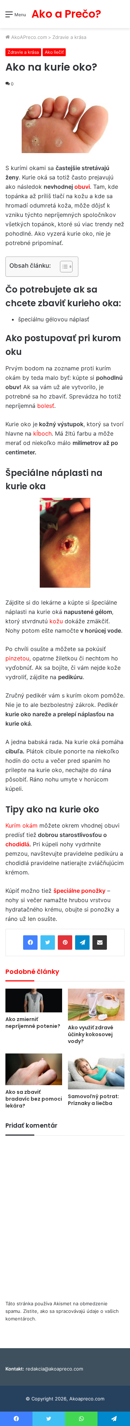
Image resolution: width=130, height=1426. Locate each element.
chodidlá (17, 844)
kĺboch (42, 433)
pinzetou (17, 658)
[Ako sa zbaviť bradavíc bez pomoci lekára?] (33, 1069)
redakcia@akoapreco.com (54, 1369)
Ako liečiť (54, 52)
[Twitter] (47, 942)
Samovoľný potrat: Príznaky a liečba (93, 1100)
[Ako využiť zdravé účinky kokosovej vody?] (96, 1004)
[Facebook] (30, 942)
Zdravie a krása (69, 37)
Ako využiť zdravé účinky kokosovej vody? (90, 1034)
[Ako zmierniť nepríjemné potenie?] (33, 1000)
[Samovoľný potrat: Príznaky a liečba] (96, 1071)
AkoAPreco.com (28, 37)
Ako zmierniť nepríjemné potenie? (32, 1023)
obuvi (82, 186)
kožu (56, 621)
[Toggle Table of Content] (63, 266)
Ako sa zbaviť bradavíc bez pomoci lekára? (33, 1098)
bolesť (45, 405)
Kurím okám (21, 825)
